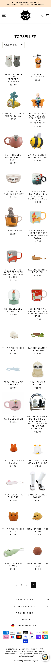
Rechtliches (25, 613)
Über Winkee (25, 599)
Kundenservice (25, 606)
